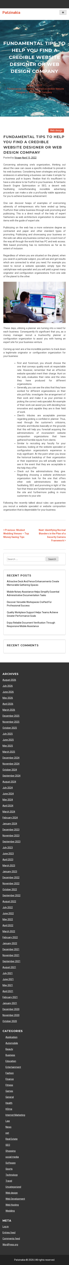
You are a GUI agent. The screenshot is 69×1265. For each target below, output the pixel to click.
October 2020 (10, 1021)
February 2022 (10, 937)
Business (10, 1055)
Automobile (12, 1043)
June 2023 (8, 853)
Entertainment (13, 1067)
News (8, 1127)
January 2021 (10, 1003)
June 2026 (8, 692)
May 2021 (8, 985)
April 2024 (8, 805)
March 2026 (9, 710)
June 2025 (8, 739)
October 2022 (10, 889)
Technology (12, 1175)
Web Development (15, 1198)
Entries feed (9, 1232)
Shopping (11, 1151)
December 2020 (11, 1009)
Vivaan (18, 157)
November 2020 (11, 1015)
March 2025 (9, 751)
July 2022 (8, 907)
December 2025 (11, 715)
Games (9, 1091)
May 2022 (8, 919)
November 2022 (11, 883)
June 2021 (8, 979)
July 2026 (8, 686)
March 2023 (9, 865)
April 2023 (8, 859)
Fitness (9, 1085)
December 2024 (11, 757)
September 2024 (11, 775)
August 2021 (9, 967)
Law (8, 1121)
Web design (56, 130)
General (10, 1097)
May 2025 (8, 745)
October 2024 (10, 769)
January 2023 (10, 871)
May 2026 (8, 698)
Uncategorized (13, 1187)
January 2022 (10, 943)
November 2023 (11, 835)
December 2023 (11, 829)
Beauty (9, 1049)
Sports (9, 1169)
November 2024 (11, 763)
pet (7, 1133)
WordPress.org (10, 1244)
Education (11, 1061)
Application (11, 1037)
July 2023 (8, 847)
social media (12, 1157)
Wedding (10, 1210)
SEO (8, 1145)
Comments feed (11, 1238)
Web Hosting (12, 1204)
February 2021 (10, 997)
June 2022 (8, 913)
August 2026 (9, 680)
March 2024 (9, 811)
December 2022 (11, 877)
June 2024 (8, 793)
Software (11, 1163)
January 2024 (10, 823)
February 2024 (10, 817)
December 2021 (11, 949)
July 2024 (8, 787)
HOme (9, 1109)
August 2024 (9, 781)
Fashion (10, 1073)
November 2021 (11, 955)
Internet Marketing (15, 1115)
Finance (10, 1079)
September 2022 (11, 895)
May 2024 (8, 799)
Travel (9, 1181)
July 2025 (8, 733)
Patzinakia (11, 12)
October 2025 (10, 727)
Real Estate (12, 1139)
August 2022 (9, 901)
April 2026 (8, 704)
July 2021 (8, 973)
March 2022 (9, 931)
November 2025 (11, 721)
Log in (6, 1226)
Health (9, 1103)
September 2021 (11, 961)
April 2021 (8, 991)
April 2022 (8, 925)
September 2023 (11, 841)
